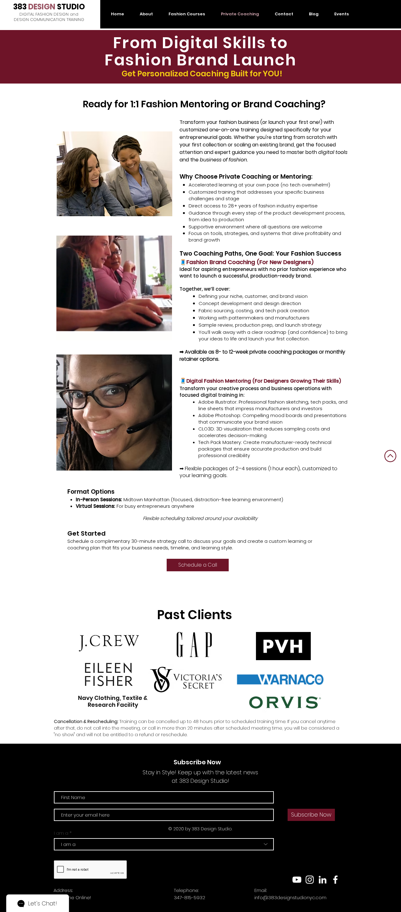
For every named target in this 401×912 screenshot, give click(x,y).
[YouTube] (296, 879)
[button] (164, 333)
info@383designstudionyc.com (290, 897)
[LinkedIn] (322, 879)
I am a (61, 833)
